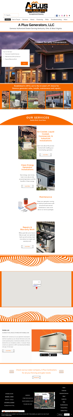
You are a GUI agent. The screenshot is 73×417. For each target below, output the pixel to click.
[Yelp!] (67, 16)
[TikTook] (64, 16)
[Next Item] (68, 102)
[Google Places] (69, 16)
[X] (59, 16)
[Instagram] (62, 16)
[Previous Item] (4, 102)
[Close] (71, 414)
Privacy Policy (8, 415)
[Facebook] (57, 16)
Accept (66, 414)
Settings (60, 414)
